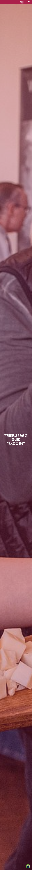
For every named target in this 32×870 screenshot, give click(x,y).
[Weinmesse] (22, 2)
